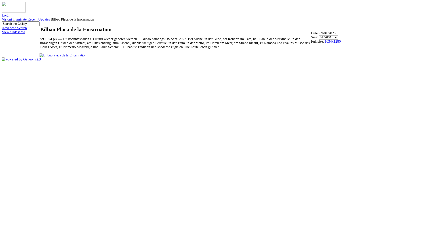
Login (6, 15)
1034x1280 (333, 41)
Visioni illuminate (14, 19)
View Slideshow (13, 32)
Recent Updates (38, 19)
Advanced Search (14, 28)
